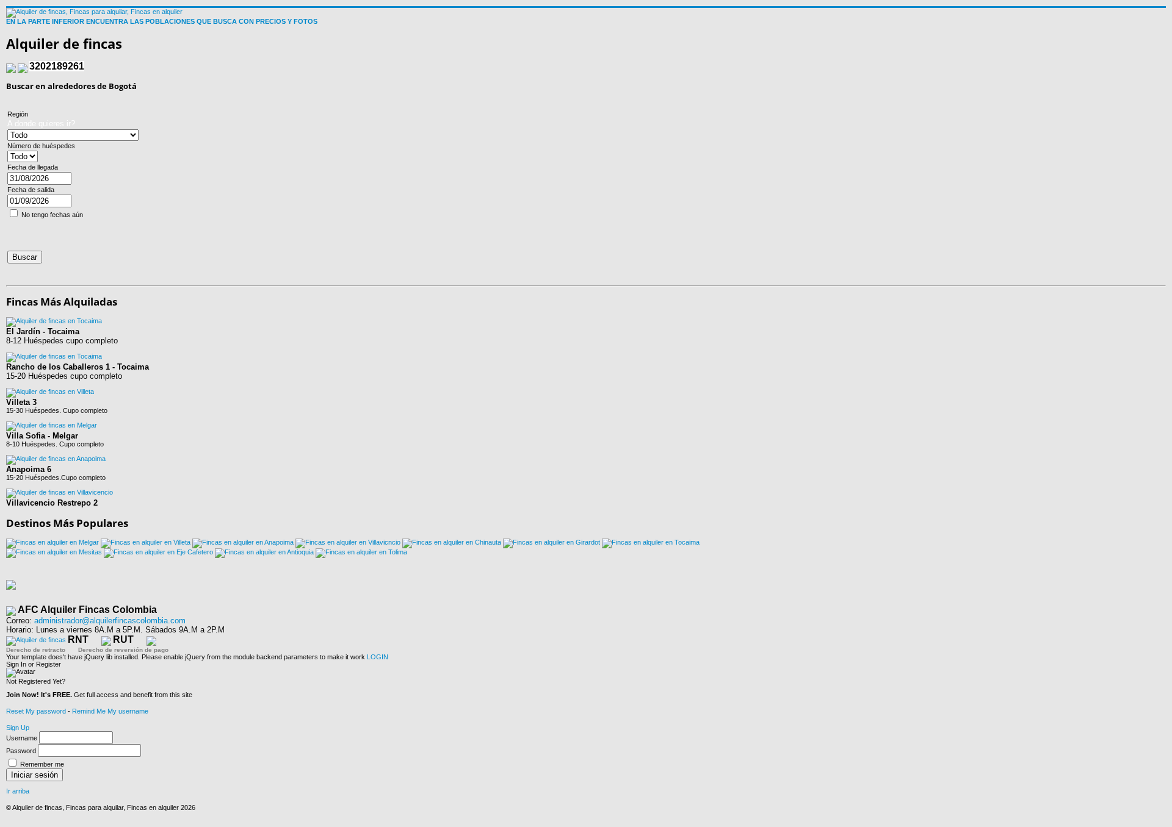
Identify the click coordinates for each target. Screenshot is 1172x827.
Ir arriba (17, 791)
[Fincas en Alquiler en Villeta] (145, 542)
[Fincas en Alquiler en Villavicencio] (347, 542)
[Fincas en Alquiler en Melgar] (52, 542)
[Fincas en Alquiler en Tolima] (361, 552)
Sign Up (17, 727)
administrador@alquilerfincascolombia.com (110, 620)
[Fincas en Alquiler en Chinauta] (451, 542)
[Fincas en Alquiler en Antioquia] (264, 552)
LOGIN (377, 657)
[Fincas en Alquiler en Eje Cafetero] (158, 552)
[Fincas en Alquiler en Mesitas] (54, 552)
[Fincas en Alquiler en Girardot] (551, 542)
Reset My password (36, 711)
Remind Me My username (110, 711)
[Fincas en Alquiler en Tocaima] (651, 542)
